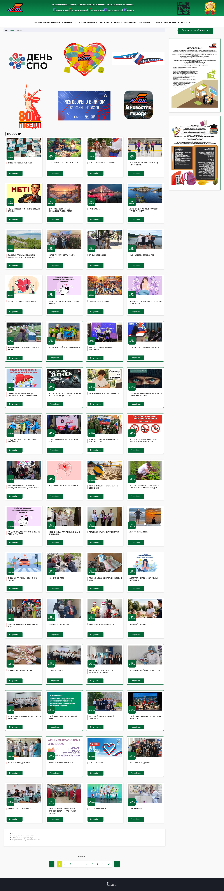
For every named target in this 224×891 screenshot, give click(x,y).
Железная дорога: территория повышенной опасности (143, 441)
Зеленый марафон (97, 809)
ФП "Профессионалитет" (85, 22)
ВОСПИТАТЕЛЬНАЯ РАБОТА (124, 22)
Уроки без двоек (56, 670)
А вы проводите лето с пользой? (64, 163)
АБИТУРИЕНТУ (144, 22)
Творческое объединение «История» (101, 348)
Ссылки (157, 22)
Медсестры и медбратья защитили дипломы (24, 717)
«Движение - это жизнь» (19, 809)
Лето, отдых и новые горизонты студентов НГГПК (145, 210)
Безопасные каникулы (59, 624)
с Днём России (96, 763)
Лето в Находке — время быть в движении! (103, 487)
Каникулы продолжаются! (142, 255)
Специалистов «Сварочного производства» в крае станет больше (62, 811)
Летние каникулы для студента (104, 393)
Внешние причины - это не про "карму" (22, 579)
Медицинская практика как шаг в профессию (64, 533)
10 (109, 864)
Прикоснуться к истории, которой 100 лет (105, 579)
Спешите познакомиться (20, 163)
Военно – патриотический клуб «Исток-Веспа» (104, 440)
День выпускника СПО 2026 (61, 762)
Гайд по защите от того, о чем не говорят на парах (24, 533)
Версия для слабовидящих (196, 30)
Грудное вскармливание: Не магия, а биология (146, 302)
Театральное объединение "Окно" (145, 347)
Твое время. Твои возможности (23, 836)
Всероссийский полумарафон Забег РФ (26, 840)
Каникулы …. (95, 209)
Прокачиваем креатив (99, 301)
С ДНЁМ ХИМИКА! (137, 809)
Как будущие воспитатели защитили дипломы (101, 671)
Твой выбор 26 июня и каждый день (63, 717)
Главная (11, 30)
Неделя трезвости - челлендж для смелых (24, 210)
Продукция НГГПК (171, 22)
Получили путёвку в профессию (145, 670)
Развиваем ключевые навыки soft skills (24, 348)
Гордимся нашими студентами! (104, 532)
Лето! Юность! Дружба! (140, 762)
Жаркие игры (16, 834)
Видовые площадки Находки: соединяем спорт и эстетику (22, 256)
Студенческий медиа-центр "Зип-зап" (64, 441)
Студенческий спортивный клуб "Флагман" (23, 441)
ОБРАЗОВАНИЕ (105, 22)
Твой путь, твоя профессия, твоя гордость (145, 717)
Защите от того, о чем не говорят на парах (64, 302)
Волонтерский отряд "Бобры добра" (62, 256)
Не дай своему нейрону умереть (63, 486)
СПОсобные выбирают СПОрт (22, 838)
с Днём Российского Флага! (102, 163)
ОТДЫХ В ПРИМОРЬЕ (97, 255)
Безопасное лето (56, 578)
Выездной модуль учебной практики (101, 717)
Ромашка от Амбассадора (20, 670)
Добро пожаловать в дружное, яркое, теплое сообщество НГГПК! (23, 487)
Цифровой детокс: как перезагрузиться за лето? (60, 210)
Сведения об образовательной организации (53, 22)
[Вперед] (117, 864)
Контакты (185, 22)
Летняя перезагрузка (139, 532)
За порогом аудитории (19, 762)
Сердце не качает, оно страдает (23, 301)
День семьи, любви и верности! (103, 624)
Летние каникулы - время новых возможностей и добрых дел (144, 487)
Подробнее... (14, 173)
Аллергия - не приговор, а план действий (144, 579)
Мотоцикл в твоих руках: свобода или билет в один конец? (65, 394)
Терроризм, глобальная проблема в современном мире (146, 394)
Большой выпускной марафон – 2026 (23, 625)
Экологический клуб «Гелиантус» (64, 347)
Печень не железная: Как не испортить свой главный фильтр (23, 394)
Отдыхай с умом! (138, 624)
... (81, 864)
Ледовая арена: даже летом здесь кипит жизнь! (145, 164)
